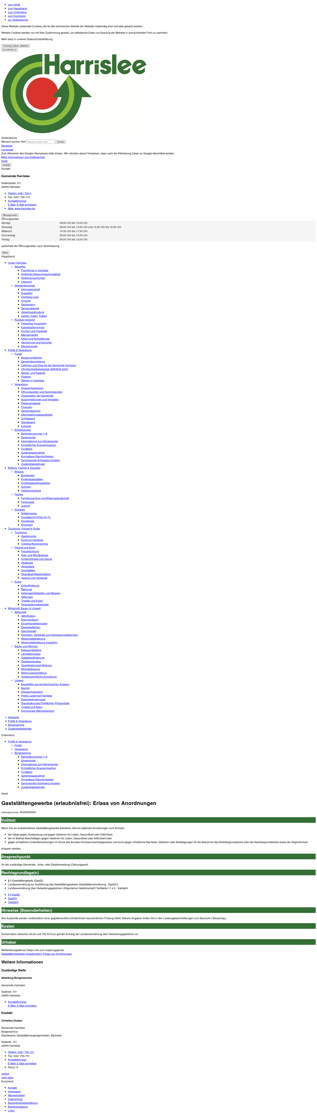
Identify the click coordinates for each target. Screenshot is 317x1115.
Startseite (13, 717)
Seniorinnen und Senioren (36, 342)
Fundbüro (26, 449)
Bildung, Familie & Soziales (24, 468)
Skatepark (27, 563)
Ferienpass (27, 502)
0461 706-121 (21, 1052)
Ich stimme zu (9, 50)
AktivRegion (28, 616)
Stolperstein (28, 304)
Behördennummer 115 (34, 434)
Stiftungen (27, 597)
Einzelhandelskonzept (34, 623)
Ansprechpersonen (32, 388)
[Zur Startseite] (74, 134)
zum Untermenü (17, 12)
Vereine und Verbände (34, 578)
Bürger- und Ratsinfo (33, 373)
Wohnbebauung (30, 669)
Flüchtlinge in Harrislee (34, 270)
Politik (18, 354)
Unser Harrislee (17, 263)
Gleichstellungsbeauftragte (37, 415)
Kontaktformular (17, 201)
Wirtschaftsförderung (33, 639)
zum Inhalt (14, 4)
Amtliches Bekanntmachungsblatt (40, 274)
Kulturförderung (30, 585)
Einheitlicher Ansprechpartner (38, 445)
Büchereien (28, 475)
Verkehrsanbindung (32, 312)
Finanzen (26, 407)
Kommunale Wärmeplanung (37, 711)
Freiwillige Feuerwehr (34, 323)
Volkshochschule (31, 490)
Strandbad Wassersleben (36, 574)
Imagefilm (27, 293)
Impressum (14, 1091)
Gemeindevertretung (33, 361)
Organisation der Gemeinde (37, 396)
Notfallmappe (29, 513)
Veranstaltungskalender (35, 604)
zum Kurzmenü (17, 16)
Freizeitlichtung (30, 551)
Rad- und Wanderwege (34, 555)
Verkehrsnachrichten (33, 278)
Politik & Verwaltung (20, 350)
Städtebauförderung (32, 658)
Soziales (20, 509)
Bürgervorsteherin (31, 358)
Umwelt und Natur (31, 707)
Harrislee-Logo (30, 297)
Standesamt (28, 422)
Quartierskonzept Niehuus (36, 665)
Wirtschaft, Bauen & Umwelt (24, 608)
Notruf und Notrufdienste (35, 339)
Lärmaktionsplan (31, 654)
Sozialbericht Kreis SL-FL (36, 517)
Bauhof (25, 688)
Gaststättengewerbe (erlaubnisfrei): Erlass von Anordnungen (36, 954)
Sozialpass (27, 521)
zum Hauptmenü (17, 8)
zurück (5, 1074)
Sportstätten (28, 570)
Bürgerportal (28, 437)
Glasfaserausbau (31, 661)
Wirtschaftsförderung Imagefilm (39, 642)
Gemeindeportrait (25, 285)
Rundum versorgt (25, 320)
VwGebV (13, 902)
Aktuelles (20, 266)
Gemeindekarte (30, 308)
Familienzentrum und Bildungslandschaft (45, 498)
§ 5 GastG (14, 894)
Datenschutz (15, 1099)
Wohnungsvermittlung (34, 673)
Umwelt (19, 680)
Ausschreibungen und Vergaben (40, 399)
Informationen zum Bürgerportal (39, 441)
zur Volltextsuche (18, 20)
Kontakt (12, 1088)
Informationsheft (30, 289)
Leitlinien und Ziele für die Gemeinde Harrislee (48, 365)
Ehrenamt (27, 525)
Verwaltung (21, 384)
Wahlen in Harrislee (32, 380)
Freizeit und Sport (25, 547)
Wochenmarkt (29, 346)
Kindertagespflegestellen (35, 483)
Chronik (25, 301)
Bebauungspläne (31, 650)
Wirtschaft (20, 612)
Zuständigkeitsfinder (33, 464)
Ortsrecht (26, 282)
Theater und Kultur (32, 601)
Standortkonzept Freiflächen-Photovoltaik (45, 703)
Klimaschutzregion (32, 692)
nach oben (7, 1077)
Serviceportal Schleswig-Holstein (40, 460)
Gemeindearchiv (30, 411)
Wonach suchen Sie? (13, 141)
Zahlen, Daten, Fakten (34, 316)
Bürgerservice (23, 430)
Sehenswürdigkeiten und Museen (40, 593)
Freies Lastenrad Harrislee (36, 695)
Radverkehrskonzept (33, 699)
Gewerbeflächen (30, 627)
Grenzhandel (28, 631)
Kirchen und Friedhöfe (34, 331)
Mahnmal (26, 589)
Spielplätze (27, 566)
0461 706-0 (19, 193)
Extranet (26, 426)
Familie (19, 494)
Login (11, 1110)
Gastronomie (28, 536)
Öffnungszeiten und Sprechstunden (42, 392)
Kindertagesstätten (32, 479)
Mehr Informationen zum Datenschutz (23, 157)
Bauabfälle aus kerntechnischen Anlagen (45, 684)
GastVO (12, 898)
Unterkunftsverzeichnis (34, 544)
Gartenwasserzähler (33, 452)
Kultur (18, 582)
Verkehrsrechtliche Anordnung (39, 677)
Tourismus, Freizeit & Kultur (24, 528)
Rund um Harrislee (32, 540)
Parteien (26, 377)
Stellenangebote (30, 403)
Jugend (25, 506)
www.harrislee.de (21, 208)
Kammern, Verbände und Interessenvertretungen (49, 635)
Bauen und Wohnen (26, 646)
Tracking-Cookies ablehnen (16, 46)
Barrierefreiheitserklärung (23, 1103)
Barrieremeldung (18, 1107)
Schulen (26, 487)
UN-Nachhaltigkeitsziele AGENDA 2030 (44, 369)
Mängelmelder (29, 335)
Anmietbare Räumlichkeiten (37, 456)
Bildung (19, 471)
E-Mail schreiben (22, 205)
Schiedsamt (28, 418)
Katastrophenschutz (32, 327)
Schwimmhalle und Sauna (36, 559)
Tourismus (21, 532)
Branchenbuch (29, 620)
